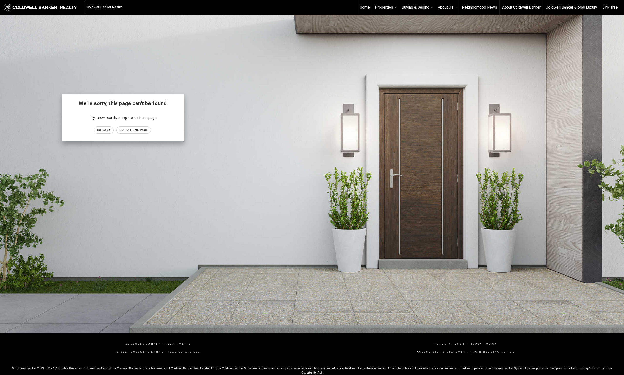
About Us (448, 10)
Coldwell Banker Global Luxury (571, 7)
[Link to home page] (43, 7)
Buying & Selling (418, 10)
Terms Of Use (448, 344)
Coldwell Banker (143, 344)
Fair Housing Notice (494, 352)
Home (365, 7)
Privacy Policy (481, 344)
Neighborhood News (479, 7)
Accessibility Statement (442, 352)
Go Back (103, 129)
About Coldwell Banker (521, 7)
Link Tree (610, 7)
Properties (386, 10)
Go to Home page (133, 129)
